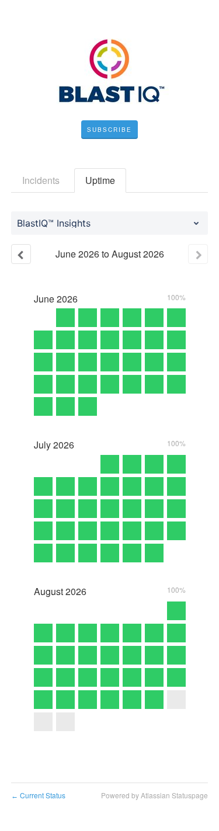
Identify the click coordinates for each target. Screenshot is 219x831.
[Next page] (198, 254)
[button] (109, 129)
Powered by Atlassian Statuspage (154, 795)
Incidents (41, 180)
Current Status (38, 795)
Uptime (100, 180)
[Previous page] (21, 254)
